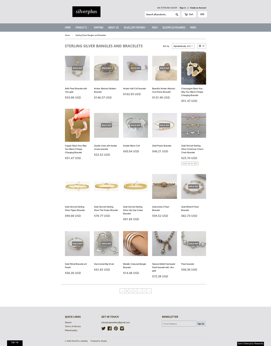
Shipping (98, 27)
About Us (113, 27)
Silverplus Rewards (173, 27)
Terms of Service (73, 326)
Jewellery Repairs (134, 27)
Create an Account (198, 7)
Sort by (166, 46)
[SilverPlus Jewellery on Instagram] (122, 329)
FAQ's (155, 27)
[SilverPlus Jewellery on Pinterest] (116, 329)
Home (68, 27)
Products (81, 27)
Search (68, 322)
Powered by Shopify (99, 341)
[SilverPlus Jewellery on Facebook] (110, 329)
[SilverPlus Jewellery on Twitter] (103, 329)
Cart (191, 14)
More (193, 27)
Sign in (183, 7)
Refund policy (71, 330)
